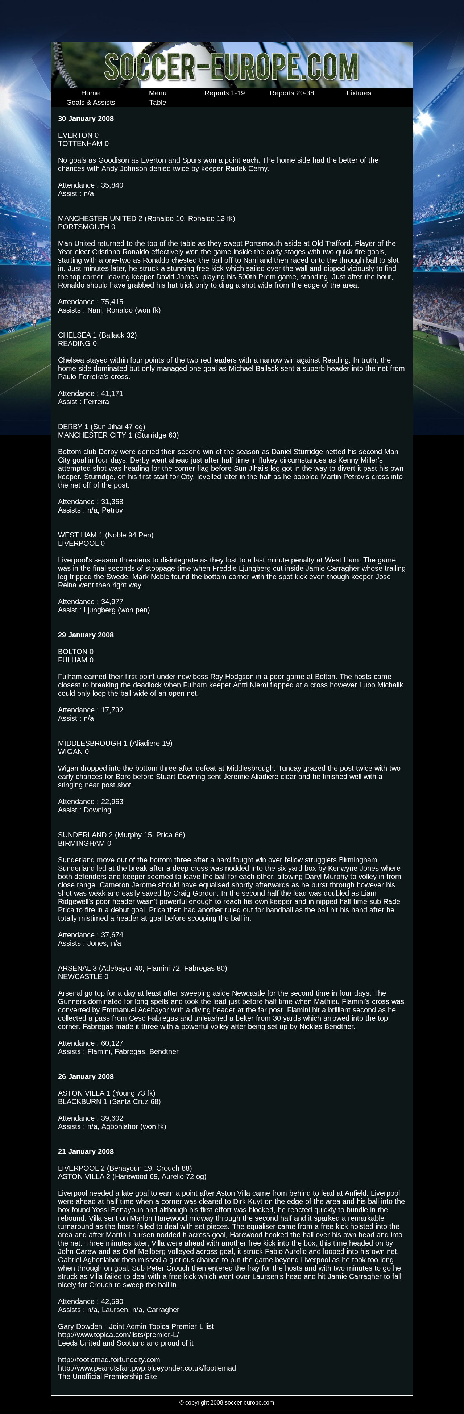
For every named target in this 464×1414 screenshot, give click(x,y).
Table (157, 102)
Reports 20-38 (292, 93)
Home (90, 93)
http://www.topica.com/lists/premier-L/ (118, 1335)
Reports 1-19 (224, 93)
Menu (158, 93)
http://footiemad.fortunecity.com (109, 1360)
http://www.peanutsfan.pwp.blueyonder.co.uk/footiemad (147, 1368)
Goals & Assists (90, 102)
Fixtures (359, 93)
